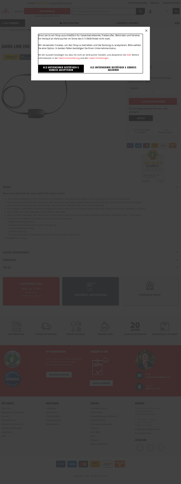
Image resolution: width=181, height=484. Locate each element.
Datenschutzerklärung (69, 58)
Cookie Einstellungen (99, 58)
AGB (129, 54)
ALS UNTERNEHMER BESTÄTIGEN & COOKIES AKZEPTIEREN (61, 69)
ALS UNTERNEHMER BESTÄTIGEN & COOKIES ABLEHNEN (113, 69)
